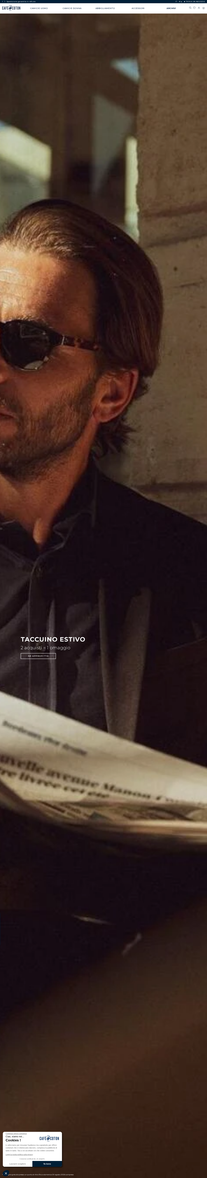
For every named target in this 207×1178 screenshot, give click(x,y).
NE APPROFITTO (38, 656)
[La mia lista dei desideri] (194, 8)
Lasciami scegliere (17, 1164)
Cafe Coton (11, 8)
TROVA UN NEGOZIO (195, 2)
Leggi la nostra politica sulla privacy (19, 1155)
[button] (6, 1173)
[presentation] (2, 1)
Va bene (47, 1164)
